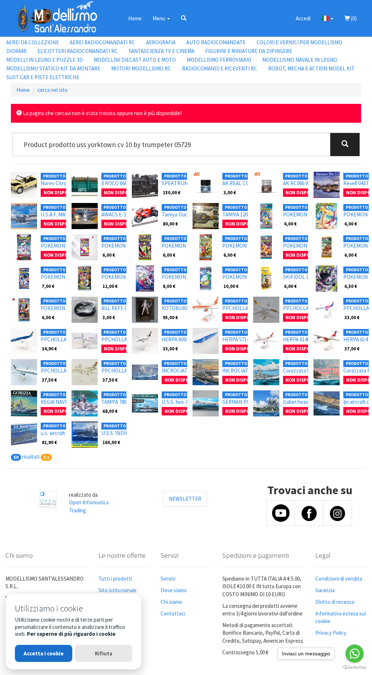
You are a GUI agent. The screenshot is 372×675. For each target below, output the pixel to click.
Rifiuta (103, 653)
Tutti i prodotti (115, 578)
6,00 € (290, 224)
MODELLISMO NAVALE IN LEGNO (299, 59)
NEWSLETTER (185, 498)
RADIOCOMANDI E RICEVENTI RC (219, 68)
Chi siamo (171, 601)
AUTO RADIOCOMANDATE (216, 42)
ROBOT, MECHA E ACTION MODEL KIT (311, 68)
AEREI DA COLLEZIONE (32, 42)
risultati (31, 456)
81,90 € (49, 442)
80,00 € (170, 224)
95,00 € (170, 317)
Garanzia (325, 590)
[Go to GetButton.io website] (354, 667)
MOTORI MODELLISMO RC (141, 68)
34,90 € (49, 348)
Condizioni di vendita (338, 578)
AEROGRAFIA (160, 42)
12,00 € (110, 286)
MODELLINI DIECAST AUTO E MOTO (135, 59)
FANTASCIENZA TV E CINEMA (161, 51)
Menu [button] (159, 18)
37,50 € (49, 380)
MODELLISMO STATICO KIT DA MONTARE (53, 68)
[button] (183, 18)
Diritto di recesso (335, 601)
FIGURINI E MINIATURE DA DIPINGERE (248, 51)
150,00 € (172, 192)
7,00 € (48, 286)
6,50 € (350, 286)
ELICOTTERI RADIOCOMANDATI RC (77, 51)
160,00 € (111, 442)
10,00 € (231, 286)
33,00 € (352, 317)
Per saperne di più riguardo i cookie (71, 633)
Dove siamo (174, 590)
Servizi (168, 578)
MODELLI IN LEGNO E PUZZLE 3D (44, 59)
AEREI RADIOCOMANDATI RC (102, 42)
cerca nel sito (52, 89)
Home (135, 18)
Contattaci (173, 613)
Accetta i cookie (44, 653)
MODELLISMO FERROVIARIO (219, 59)
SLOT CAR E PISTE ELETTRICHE (42, 77)
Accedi (303, 18)
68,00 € (110, 411)
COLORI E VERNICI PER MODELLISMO (299, 42)
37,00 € (352, 348)
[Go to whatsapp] (354, 653)
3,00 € (229, 192)
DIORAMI (16, 51)
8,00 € (169, 286)
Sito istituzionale (117, 590)
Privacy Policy (330, 632)
